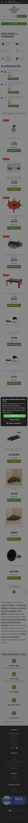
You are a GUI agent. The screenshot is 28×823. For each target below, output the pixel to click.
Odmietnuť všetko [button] (14, 419)
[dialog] (14, 411)
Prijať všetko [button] (14, 416)
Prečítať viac (9, 412)
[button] (14, 423)
